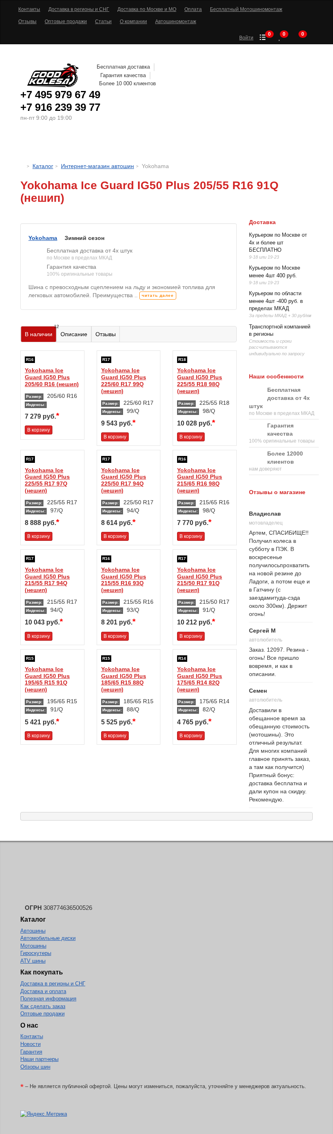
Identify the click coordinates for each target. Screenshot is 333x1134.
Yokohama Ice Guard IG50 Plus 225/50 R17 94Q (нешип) (123, 480)
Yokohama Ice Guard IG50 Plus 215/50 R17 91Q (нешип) (199, 579)
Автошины (56, 144)
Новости (30, 1044)
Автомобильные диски (48, 938)
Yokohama (42, 238)
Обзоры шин (35, 1067)
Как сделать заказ (42, 1006)
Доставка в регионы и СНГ (52, 984)
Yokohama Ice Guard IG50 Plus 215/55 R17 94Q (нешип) (47, 579)
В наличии (40, 331)
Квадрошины (229, 144)
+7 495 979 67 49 (60, 95)
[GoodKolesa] (22, 166)
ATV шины (32, 961)
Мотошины (178, 144)
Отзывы (105, 334)
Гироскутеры (35, 953)
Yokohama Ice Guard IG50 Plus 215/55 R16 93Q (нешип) (123, 579)
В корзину (38, 430)
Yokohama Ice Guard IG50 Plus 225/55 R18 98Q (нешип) (199, 380)
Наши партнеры (39, 1059)
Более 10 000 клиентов (127, 83)
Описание (74, 334)
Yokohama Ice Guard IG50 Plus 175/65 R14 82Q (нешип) (199, 679)
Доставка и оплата (43, 991)
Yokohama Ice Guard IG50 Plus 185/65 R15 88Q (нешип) (123, 679)
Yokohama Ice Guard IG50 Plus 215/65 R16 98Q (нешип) (199, 480)
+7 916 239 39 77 (60, 107)
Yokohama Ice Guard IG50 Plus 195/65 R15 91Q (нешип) (47, 679)
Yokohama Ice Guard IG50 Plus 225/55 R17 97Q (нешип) (47, 480)
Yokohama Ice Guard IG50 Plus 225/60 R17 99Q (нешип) (123, 380)
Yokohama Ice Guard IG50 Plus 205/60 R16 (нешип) (52, 377)
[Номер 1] (128, 219)
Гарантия (31, 1052)
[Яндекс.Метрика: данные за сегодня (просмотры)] (43, 1114)
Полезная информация (48, 999)
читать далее (158, 295)
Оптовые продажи (42, 1014)
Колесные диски (118, 144)
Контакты (31, 1036)
